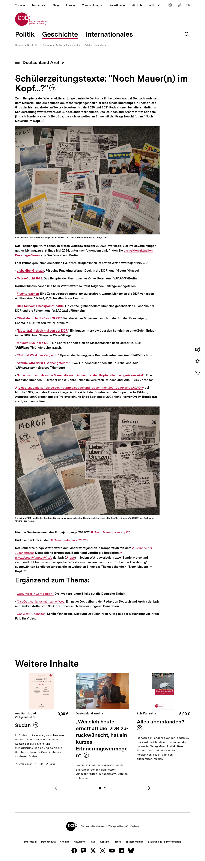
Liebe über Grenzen (30, 271)
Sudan (23, 725)
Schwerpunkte (73, 45)
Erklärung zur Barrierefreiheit (164, 841)
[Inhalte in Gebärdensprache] (179, 5)
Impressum (30, 841)
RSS (93, 841)
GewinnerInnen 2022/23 (71, 540)
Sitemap (64, 841)
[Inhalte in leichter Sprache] (170, 5)
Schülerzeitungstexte (95, 45)
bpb (72, 558)
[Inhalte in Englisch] (188, 5)
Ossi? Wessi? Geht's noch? (35, 594)
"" (38, 355)
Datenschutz (48, 841)
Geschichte (32, 45)
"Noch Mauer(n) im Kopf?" (112, 532)
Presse (117, 841)
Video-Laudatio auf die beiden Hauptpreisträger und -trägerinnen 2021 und (80, 388)
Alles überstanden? (160, 721)
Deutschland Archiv (52, 45)
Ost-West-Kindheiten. (32, 614)
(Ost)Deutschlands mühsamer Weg (41, 601)
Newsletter (80, 841)
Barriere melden (134, 841)
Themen (19, 45)
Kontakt (104, 841)
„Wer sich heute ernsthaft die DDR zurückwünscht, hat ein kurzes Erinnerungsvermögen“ (102, 738)
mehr (154, 5)
